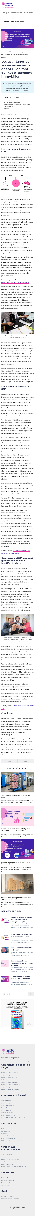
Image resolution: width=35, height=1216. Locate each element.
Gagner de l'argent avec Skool (9, 1072)
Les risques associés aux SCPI (12, 102)
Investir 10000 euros (7, 1112)
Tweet (26, 761)
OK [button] (31, 994)
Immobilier (9, 52)
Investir (6, 22)
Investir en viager (6, 1103)
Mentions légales (17, 1209)
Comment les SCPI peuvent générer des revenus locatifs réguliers (17, 105)
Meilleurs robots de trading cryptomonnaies (13, 1166)
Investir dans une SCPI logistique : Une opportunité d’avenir (16, 898)
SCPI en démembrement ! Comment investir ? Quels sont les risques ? (15, 863)
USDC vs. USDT (5, 1185)
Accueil (3, 52)
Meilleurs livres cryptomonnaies (10, 1159)
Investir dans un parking (8, 1115)
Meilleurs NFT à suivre (7, 1164)
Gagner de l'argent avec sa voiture (11, 1080)
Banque (6, 13)
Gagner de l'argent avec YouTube (10, 1084)
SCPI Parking (5, 1133)
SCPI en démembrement (8, 1129)
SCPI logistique (5, 1131)
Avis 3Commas (5, 1157)
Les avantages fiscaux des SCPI (12, 100)
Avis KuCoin (4, 1162)
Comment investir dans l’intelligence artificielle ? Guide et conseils (15, 829)
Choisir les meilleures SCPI (8, 1138)
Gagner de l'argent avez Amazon (10, 1089)
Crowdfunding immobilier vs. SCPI (10, 1136)
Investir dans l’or (6, 1110)
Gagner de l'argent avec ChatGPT (10, 1077)
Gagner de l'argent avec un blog (10, 1075)
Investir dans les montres (8, 1108)
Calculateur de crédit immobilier (10, 1198)
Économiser (28, 13)
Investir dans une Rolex (8, 1105)
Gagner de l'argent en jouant (9, 1082)
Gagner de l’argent (18, 22)
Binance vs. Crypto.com (7, 1180)
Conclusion (6, 108)
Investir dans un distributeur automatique (13, 1117)
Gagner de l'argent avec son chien (11, 1087)
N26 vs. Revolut (5, 1182)
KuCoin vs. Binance (6, 1178)
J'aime (9, 761)
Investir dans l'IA (6, 1100)
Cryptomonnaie (16, 13)
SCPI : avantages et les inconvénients (11, 1141)
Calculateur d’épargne (7, 1196)
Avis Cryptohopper (6, 1154)
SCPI (14, 52)
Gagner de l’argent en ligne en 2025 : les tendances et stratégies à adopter (21, 920)
